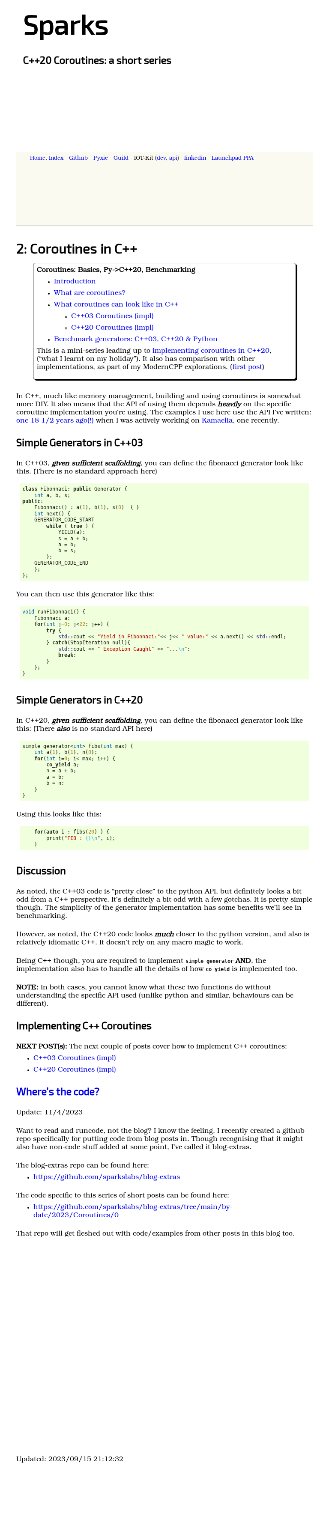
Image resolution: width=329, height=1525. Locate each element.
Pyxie (100, 158)
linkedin (195, 158)
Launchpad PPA (233, 158)
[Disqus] (164, 1349)
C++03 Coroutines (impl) (112, 316)
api (173, 158)
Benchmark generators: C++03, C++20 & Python (136, 340)
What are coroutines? (90, 293)
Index (56, 158)
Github (78, 158)
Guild (121, 158)
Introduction (75, 282)
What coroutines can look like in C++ (116, 305)
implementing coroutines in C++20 (211, 351)
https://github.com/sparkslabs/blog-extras (106, 1177)
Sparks (66, 23)
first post (247, 367)
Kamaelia (217, 421)
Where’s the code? (57, 1091)
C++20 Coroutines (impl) (112, 328)
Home (37, 158)
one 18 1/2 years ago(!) (55, 421)
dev (161, 158)
